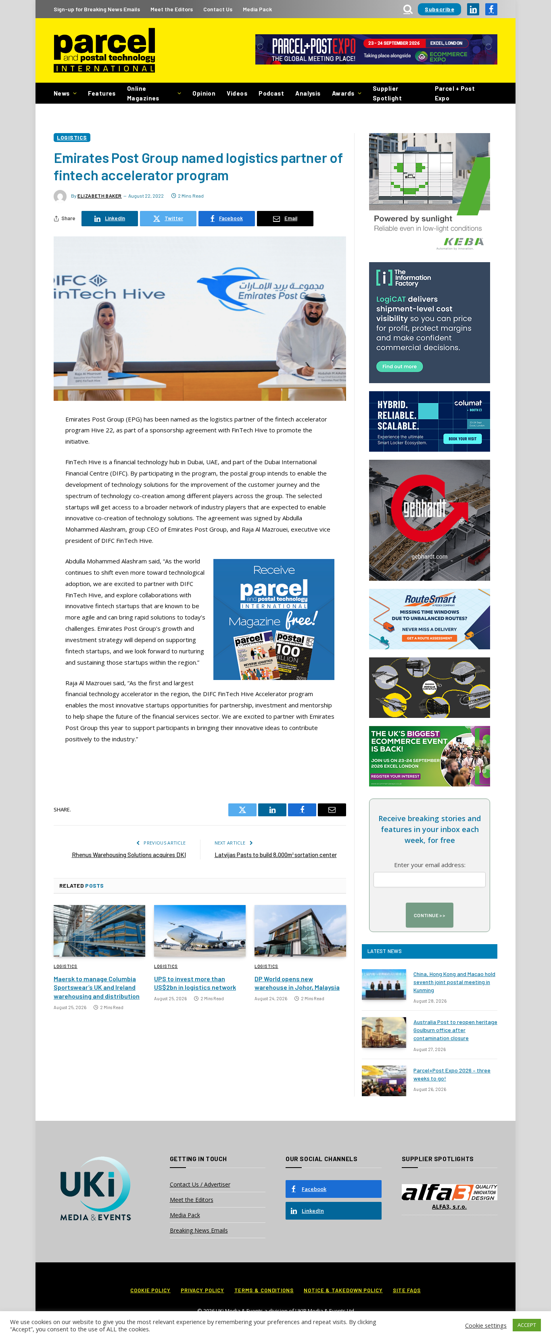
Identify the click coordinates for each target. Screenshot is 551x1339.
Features (102, 93)
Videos (237, 93)
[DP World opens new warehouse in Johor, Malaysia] (300, 931)
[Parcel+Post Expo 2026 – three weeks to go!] (384, 1081)
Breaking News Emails (199, 1230)
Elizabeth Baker (99, 195)
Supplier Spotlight (387, 93)
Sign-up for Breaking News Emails (97, 9)
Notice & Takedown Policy (343, 1290)
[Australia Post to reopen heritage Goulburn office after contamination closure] (384, 1032)
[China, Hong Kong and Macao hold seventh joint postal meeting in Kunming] (384, 984)
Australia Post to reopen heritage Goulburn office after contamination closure (455, 1029)
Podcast (271, 93)
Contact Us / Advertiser (200, 1184)
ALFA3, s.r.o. (449, 1206)
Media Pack (257, 9)
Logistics (72, 137)
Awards (343, 93)
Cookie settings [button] (486, 1325)
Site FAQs (407, 1290)
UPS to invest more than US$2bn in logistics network (195, 983)
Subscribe (439, 9)
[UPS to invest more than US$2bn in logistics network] (200, 931)
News (62, 93)
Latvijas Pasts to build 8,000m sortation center (276, 854)
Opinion (203, 93)
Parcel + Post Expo (455, 93)
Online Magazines (143, 93)
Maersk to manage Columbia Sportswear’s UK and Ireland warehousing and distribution (97, 987)
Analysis (308, 93)
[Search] (408, 9)
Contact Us (217, 9)
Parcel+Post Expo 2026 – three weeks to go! (451, 1074)
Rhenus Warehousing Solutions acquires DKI (129, 854)
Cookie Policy (150, 1290)
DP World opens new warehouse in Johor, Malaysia (297, 983)
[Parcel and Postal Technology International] (104, 50)
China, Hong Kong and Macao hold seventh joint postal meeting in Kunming (454, 981)
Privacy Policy (202, 1290)
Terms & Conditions (264, 1290)
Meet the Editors (171, 9)
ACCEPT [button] (527, 1325)
